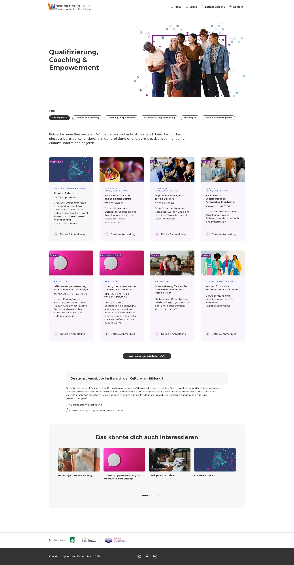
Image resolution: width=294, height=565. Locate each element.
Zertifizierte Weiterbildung (86, 404)
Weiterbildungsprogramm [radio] (218, 117)
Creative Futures (204, 475)
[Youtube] (147, 556)
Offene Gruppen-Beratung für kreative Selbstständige (122, 477)
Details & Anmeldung (72, 234)
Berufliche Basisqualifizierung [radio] (159, 117)
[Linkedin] (154, 556)
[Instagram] (139, 556)
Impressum (68, 556)
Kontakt (53, 556)
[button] (158, 496)
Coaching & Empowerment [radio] (121, 117)
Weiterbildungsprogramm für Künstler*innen (97, 410)
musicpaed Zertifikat (162, 475)
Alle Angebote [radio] (59, 117)
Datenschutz (84, 556)
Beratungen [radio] (190, 117)
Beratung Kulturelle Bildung (75, 475)
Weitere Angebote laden (147, 356)
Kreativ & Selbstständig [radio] (87, 117)
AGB (97, 556)
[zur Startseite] (70, 7)
